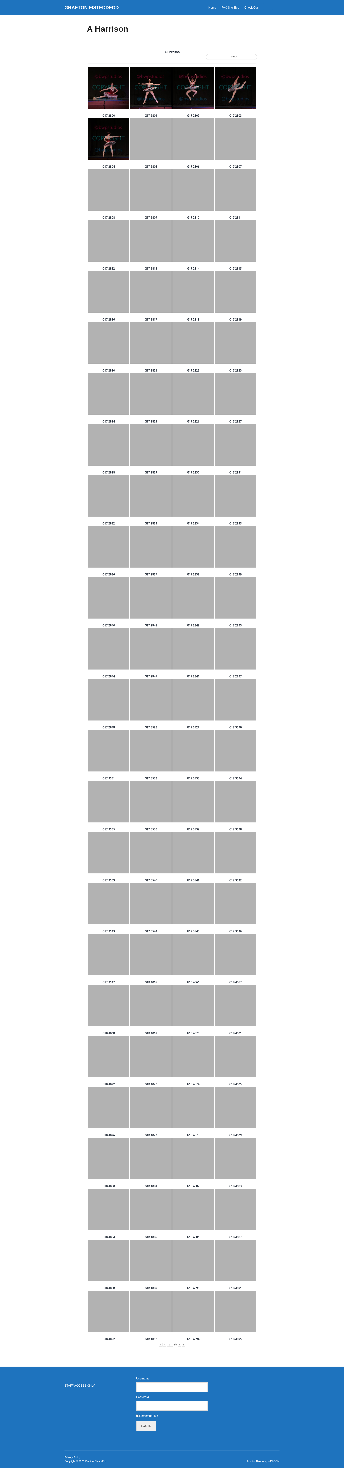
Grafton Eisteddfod (91, 7)
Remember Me (148, 1415)
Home (212, 7)
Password (142, 1397)
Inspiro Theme (255, 1461)
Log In (146, 1425)
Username (142, 1378)
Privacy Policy (72, 1457)
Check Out (251, 7)
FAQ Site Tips (230, 7)
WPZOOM (274, 1461)
